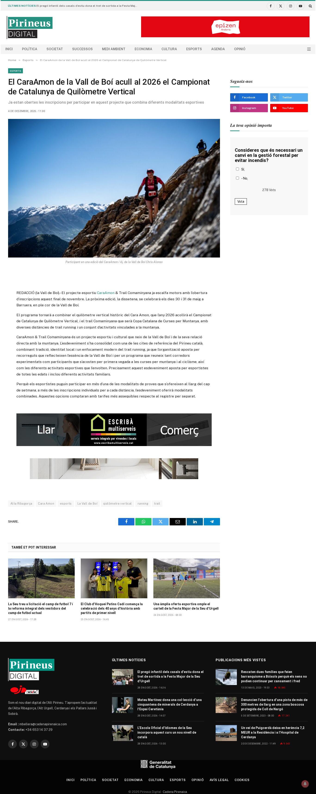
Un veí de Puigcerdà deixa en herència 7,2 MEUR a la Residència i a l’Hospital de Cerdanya (272, 732)
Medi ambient (113, 49)
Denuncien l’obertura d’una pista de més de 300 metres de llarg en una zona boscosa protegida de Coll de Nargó (274, 704)
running (143, 503)
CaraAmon (105, 293)
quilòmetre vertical (117, 503)
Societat (54, 49)
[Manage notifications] (305, 784)
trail (157, 503)
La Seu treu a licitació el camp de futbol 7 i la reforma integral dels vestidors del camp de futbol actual (40, 608)
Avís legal (219, 780)
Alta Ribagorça (21, 503)
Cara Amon (46, 503)
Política (29, 49)
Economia (143, 49)
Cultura (169, 49)
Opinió (239, 49)
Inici (9, 49)
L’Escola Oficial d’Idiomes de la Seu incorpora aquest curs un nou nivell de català (166, 732)
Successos (82, 49)
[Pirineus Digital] (29, 27)
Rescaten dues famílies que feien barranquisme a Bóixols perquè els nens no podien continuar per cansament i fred (274, 676)
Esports (194, 49)
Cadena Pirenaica (174, 792)
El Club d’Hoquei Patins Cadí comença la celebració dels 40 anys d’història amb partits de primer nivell (112, 608)
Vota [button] (240, 201)
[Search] (310, 6)
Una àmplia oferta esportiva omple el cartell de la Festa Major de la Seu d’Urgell (186, 606)
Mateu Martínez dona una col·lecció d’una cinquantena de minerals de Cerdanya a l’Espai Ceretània (169, 704)
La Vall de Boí (87, 503)
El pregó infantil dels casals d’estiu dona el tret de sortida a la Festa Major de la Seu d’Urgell (89, 5)
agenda (218, 49)
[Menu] (309, 49)
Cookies (242, 780)
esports (66, 503)
